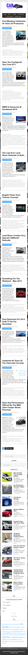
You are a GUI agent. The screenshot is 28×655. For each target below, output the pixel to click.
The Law (12, 641)
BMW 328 (12, 135)
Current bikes (18, 136)
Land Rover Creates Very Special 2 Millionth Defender (14, 238)
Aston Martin (4, 624)
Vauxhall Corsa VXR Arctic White (19, 522)
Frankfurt (4, 225)
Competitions (11, 265)
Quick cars (4, 98)
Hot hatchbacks (11, 438)
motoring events (17, 634)
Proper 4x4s (22, 186)
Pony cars (11, 309)
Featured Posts (5, 181)
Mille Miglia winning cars (17, 141)
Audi (14, 348)
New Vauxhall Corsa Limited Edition (18, 474)
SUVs (3, 187)
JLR (20, 185)
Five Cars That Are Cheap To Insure (19, 546)
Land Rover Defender (10, 186)
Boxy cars (10, 182)
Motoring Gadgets (9, 389)
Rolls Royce (16, 143)
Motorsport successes (7, 143)
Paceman (18, 440)
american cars (5, 52)
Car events (11, 627)
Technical (18, 181)
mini (24, 141)
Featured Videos (14, 222)
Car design (10, 220)
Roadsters (11, 352)
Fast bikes (14, 138)
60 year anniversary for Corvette (15, 390)
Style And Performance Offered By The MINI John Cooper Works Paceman (13, 406)
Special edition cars (8, 271)
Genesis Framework (21, 651)
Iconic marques (8, 141)
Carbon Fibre (12, 93)
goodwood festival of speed (13, 140)
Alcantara (10, 348)
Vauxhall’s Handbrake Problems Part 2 (19, 535)
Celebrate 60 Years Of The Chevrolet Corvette (13, 361)
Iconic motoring (14, 394)
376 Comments (17, 575)
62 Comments (16, 524)
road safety (14, 639)
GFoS (22, 139)
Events (9, 134)
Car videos (22, 627)
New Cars (22, 97)
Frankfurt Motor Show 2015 (13, 225)
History (11, 266)
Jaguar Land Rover (9, 270)
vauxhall (19, 641)
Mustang (20, 55)
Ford (18, 53)
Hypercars (4, 634)
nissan (11, 637)
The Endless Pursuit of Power (14, 144)
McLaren (12, 634)
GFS (24, 139)
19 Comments (16, 549)
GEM (5, 633)
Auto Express (15, 624)
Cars (14, 627)
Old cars (17, 186)
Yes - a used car (6, 605)
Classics (10, 53)
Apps (9, 387)
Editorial (21, 180)
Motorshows (19, 227)
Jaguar (10, 634)
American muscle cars (14, 52)
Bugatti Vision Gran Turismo (18, 223)
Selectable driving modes (15, 310)
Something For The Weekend (8, 305)
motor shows (12, 227)
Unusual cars (21, 395)
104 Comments (17, 538)
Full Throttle (10, 139)
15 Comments (16, 488)
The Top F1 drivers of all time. (19, 558)
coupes (14, 349)
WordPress (13, 652)
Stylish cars (20, 441)
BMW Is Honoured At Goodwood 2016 (11, 108)
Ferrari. (23, 631)
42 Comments (16, 561)
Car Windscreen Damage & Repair (19, 486)
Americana (11, 391)
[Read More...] (17, 482)
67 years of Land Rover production (16, 267)
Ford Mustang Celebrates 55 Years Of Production (14, 22)
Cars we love (5, 53)
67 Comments (16, 500)
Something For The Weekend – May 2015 (12, 279)
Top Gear (16, 641)
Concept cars (16, 220)
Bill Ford (10, 92)
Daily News (10, 49)
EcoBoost (9, 94)
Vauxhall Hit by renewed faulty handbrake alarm (19, 571)
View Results (14, 616)
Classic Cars (8, 136)
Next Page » (10, 448)
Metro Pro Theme (13, 651)
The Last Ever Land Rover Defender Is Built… (14, 154)
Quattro (7, 352)
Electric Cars (11, 631)
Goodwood (4, 140)
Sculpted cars (8, 395)
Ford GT (10, 96)
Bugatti (9, 223)
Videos (22, 641)
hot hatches (24, 633)
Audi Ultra (10, 349)
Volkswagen (4, 643)
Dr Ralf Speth (18, 269)
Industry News (13, 181)
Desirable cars (17, 629)
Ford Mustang (11, 308)
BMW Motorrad (17, 135)
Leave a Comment (7, 28)
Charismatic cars (6, 269)
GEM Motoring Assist (11, 633)
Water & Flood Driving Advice (18, 583)
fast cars (15, 53)
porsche (24, 637)
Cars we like (17, 627)
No (4, 611)
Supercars (10, 90)
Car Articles (14, 6)
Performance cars (9, 228)
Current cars (5, 138)
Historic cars (11, 185)
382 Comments (17, 478)
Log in (16, 652)
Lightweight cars (11, 351)
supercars (18, 98)
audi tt (6, 349)
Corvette (15, 393)
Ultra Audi (17, 352)
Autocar (10, 624)
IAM (7, 634)
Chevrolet (22, 391)
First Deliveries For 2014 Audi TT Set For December (13, 321)
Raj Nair (9, 98)
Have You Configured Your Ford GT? (12, 63)
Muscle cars (15, 55)
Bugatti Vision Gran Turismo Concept (11, 196)
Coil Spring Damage (17, 498)
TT (14, 352)
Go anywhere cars (11, 184)
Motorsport (23, 634)
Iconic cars (9, 55)
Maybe (4, 608)
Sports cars (22, 143)
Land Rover (16, 270)
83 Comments (16, 585)
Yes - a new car (6, 602)
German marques (17, 139)
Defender (4, 184)
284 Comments (17, 512)
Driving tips (7, 631)
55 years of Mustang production (15, 51)
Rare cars (13, 98)
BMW (9, 135)
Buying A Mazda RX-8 (19, 510)
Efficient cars (20, 349)
